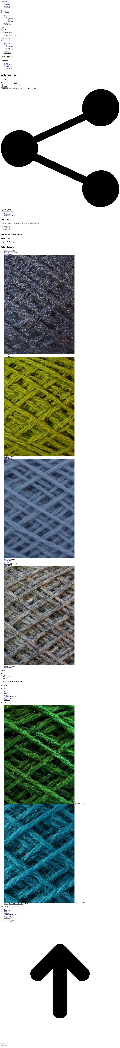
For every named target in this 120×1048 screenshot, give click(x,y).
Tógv (31, 88)
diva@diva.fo (9, 683)
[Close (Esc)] (1, 1045)
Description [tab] (7, 214)
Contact (6, 695)
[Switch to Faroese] (7, 7)
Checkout (9, 32)
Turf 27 (6, 457)
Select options (8, 254)
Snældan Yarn (16, 88)
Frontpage (7, 692)
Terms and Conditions (10, 696)
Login (2, 27)
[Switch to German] (7, 6)
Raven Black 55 (9, 252)
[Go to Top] (60, 1040)
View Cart (3, 32)
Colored (9, 88)
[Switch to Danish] (7, 4)
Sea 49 (6, 354)
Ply (2, 83)
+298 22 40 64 (5, 1)
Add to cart (4, 86)
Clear (15, 83)
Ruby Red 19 (8, 564)
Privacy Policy (8, 698)
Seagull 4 (7, 666)
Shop (5, 693)
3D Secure (7, 700)
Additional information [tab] (10, 215)
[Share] (3, 1045)
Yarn (34, 88)
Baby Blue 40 (8, 559)
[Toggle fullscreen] (5, 1045)
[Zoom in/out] (6, 1045)
